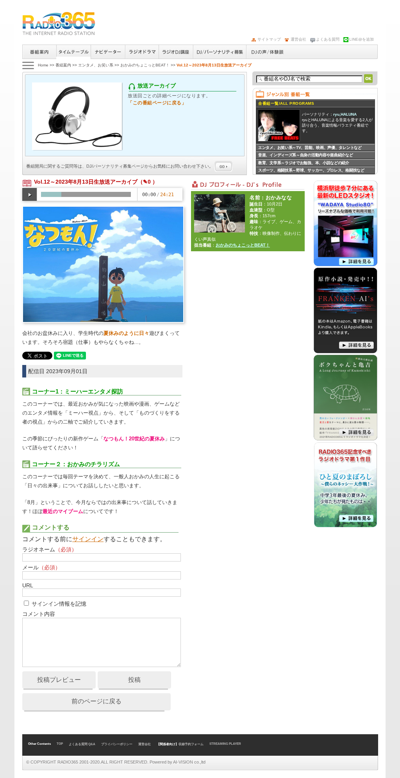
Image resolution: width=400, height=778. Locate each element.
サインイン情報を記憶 (59, 604)
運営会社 (298, 39)
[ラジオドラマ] (345, 526)
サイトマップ (269, 39)
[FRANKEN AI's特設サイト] (345, 351)
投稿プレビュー (59, 679)
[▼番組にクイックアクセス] (27, 65)
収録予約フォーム (191, 744)
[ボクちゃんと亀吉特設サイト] (345, 438)
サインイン (88, 539)
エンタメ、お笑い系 (95, 65)
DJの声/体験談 (267, 52)
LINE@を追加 (361, 39)
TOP (60, 744)
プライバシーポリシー (116, 744)
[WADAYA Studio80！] (345, 264)
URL (27, 585)
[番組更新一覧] (58, 23)
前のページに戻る (96, 701)
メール (41, 567)
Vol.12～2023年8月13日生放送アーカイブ (86, 182)
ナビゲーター (108, 52)
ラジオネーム (49, 549)
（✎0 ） (148, 182)
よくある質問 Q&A (82, 744)
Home (43, 65)
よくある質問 (327, 39)
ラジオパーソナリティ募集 (219, 52)
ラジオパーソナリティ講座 (176, 52)
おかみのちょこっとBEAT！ (145, 65)
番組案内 (39, 52)
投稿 (134, 679)
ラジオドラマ (142, 52)
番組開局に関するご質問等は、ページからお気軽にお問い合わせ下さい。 (120, 166)
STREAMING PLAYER (225, 744)
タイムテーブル (73, 51)
